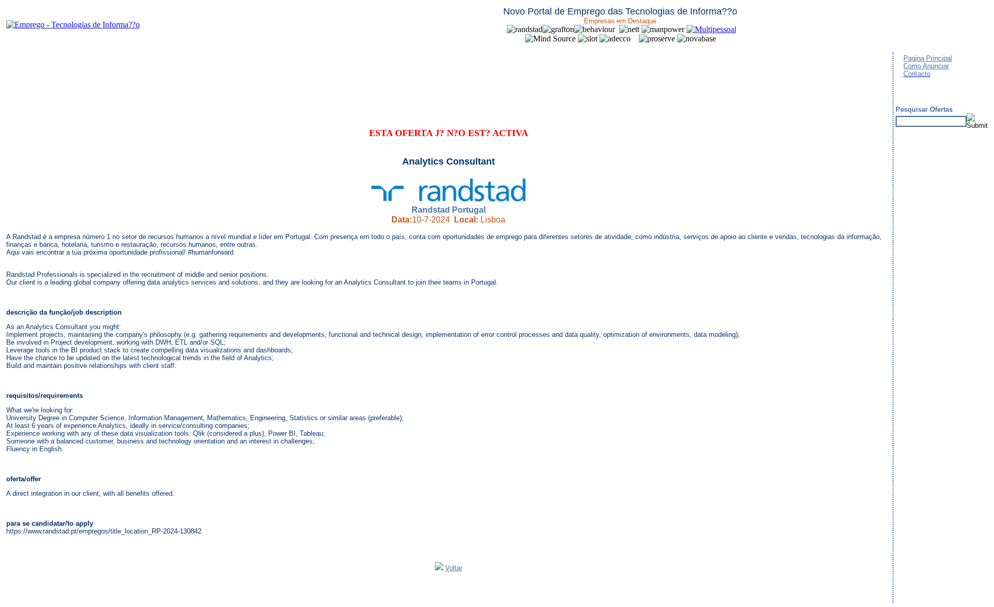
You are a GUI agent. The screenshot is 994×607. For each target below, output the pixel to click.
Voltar (453, 568)
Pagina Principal (927, 58)
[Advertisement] (194, 77)
